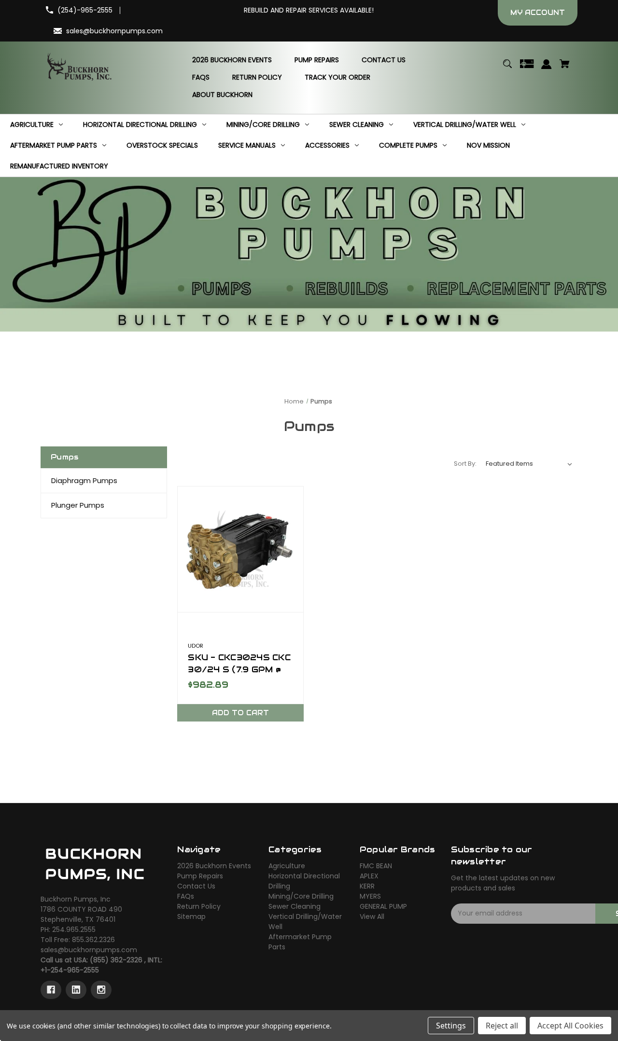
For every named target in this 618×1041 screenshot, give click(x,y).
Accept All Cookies (570, 1025)
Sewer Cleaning (294, 906)
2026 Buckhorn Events (214, 866)
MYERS (370, 896)
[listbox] (529, 464)
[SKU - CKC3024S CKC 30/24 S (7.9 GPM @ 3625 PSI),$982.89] (240, 549)
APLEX (369, 876)
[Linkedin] (76, 990)
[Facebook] (51, 990)
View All (372, 916)
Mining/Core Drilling (301, 896)
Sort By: (465, 463)
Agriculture (286, 866)
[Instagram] (101, 990)
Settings (451, 1025)
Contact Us (196, 886)
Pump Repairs (200, 876)
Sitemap (191, 916)
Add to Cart (240, 712)
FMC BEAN (376, 866)
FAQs (185, 896)
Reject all (502, 1025)
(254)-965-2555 (84, 10)
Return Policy (199, 906)
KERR (367, 886)
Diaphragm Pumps (84, 480)
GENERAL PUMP (383, 906)
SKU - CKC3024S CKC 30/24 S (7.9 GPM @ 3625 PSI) (239, 669)
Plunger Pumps (77, 505)
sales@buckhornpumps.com (114, 31)
